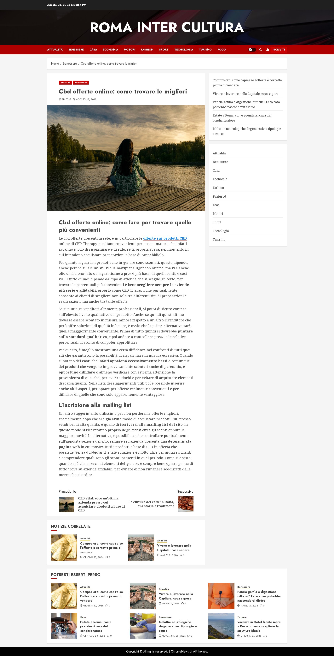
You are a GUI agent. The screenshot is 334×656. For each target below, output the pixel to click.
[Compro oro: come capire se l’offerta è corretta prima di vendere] (64, 547)
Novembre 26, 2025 (174, 636)
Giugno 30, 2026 (94, 557)
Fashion (147, 49)
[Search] (260, 49)
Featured (219, 196)
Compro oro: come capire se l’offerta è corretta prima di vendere (101, 547)
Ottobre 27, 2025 (251, 636)
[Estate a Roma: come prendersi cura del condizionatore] (64, 626)
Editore (66, 99)
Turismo (205, 49)
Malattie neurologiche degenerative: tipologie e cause (178, 626)
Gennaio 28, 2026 (94, 636)
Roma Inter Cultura (167, 27)
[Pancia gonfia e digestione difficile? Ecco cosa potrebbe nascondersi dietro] (221, 596)
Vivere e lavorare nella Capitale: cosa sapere (174, 547)
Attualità (55, 49)
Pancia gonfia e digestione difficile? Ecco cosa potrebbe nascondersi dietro (259, 596)
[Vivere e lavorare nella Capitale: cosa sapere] (141, 547)
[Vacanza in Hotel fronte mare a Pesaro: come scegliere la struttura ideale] (221, 626)
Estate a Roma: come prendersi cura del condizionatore (95, 626)
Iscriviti (279, 49)
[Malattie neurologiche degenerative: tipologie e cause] (143, 626)
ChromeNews (180, 651)
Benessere (76, 49)
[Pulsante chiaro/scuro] (252, 50)
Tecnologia (183, 49)
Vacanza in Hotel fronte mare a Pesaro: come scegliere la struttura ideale (259, 626)
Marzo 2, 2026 (169, 555)
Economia (110, 49)
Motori (129, 49)
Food (221, 49)
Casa (93, 49)
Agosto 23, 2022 (86, 99)
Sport (164, 49)
